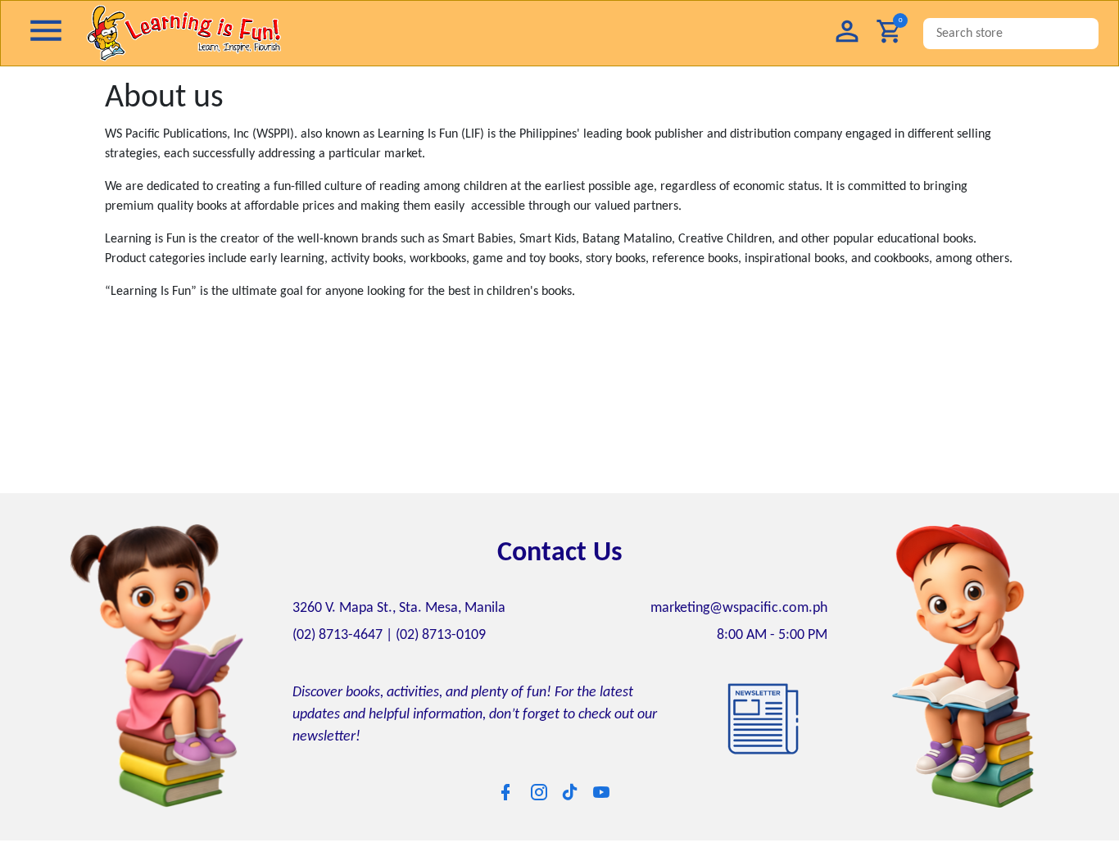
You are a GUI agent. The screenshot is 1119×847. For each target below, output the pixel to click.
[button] (847, 33)
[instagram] (539, 792)
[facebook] (505, 792)
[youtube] (601, 792)
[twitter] (570, 791)
